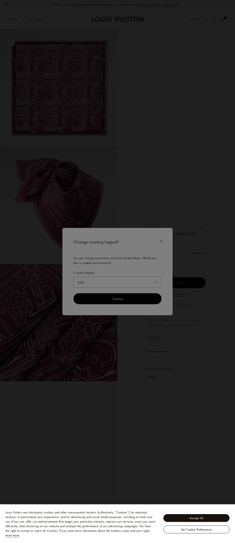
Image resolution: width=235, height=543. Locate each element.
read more (12, 535)
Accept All (197, 518)
